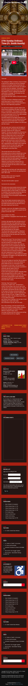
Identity (10, 684)
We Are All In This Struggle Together (12, 550)
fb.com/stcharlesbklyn (13, 386)
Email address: (6, 481)
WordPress (18, 682)
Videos (8, 38)
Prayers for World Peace (10, 514)
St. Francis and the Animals (10, 545)
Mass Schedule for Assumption (11, 504)
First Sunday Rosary (9, 512)
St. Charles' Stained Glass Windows (12, 530)
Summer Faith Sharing (9, 516)
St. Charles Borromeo (17, 46)
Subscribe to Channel (9, 358)
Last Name (5, 478)
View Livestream (14, 354)
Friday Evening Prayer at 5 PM (11, 506)
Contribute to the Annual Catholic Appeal (6, 327)
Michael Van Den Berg (18, 684)
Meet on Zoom (20, 358)
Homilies (3, 38)
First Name (5, 474)
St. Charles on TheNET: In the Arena (12, 543)
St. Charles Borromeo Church (14, 2)
